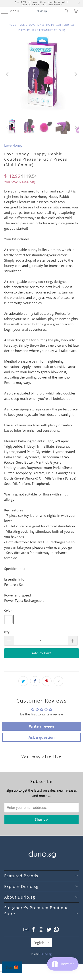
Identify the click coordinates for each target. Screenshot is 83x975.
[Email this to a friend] (58, 681)
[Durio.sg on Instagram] (41, 930)
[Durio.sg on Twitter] (49, 930)
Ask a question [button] (42, 737)
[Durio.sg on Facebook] (33, 930)
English (38, 942)
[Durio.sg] (41, 11)
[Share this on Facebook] (35, 681)
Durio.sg (46, 954)
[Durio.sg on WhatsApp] (56, 930)
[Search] (66, 11)
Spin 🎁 (12, 967)
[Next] (75, 74)
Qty (6, 632)
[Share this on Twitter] (23, 681)
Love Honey (13, 145)
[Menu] (2, 11)
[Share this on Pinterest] (47, 681)
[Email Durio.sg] (26, 930)
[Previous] (7, 74)
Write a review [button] (41, 726)
